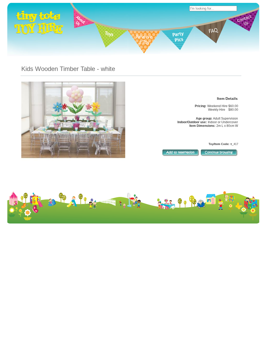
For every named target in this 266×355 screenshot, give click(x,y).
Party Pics (156, 271)
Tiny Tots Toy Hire (125, 275)
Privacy (169, 275)
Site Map (184, 275)
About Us (105, 271)
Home (91, 271)
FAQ (170, 271)
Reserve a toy (135, 271)
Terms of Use (151, 275)
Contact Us (184, 271)
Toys (118, 271)
